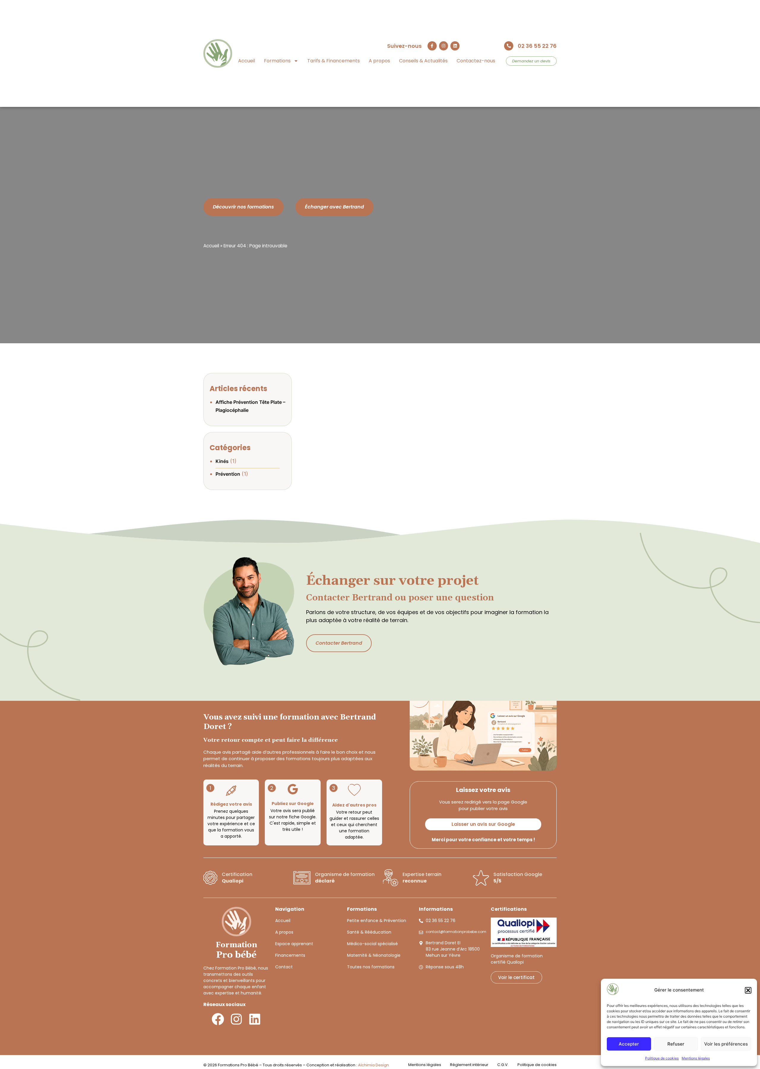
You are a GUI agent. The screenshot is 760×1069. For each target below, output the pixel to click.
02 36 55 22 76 (537, 46)
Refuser (675, 1044)
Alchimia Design (373, 1065)
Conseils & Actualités (423, 61)
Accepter (629, 1044)
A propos (379, 61)
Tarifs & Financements (333, 61)
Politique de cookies (662, 1058)
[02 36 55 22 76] (508, 45)
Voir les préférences (726, 1044)
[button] (748, 990)
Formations (277, 61)
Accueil (246, 61)
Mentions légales (696, 1058)
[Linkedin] (455, 45)
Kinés (222, 461)
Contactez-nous (476, 61)
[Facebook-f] (432, 45)
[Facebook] (218, 1019)
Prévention (228, 474)
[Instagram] (443, 45)
